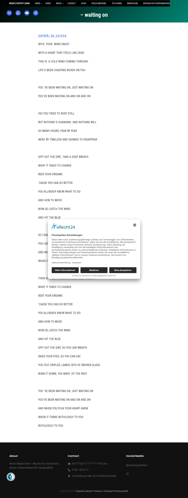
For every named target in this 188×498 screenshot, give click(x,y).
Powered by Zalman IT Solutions (89, 491)
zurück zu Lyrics (52, 35)
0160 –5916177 (80, 469)
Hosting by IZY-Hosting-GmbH (116, 491)
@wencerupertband (136, 465)
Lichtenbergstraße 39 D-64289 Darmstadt (94, 475)
